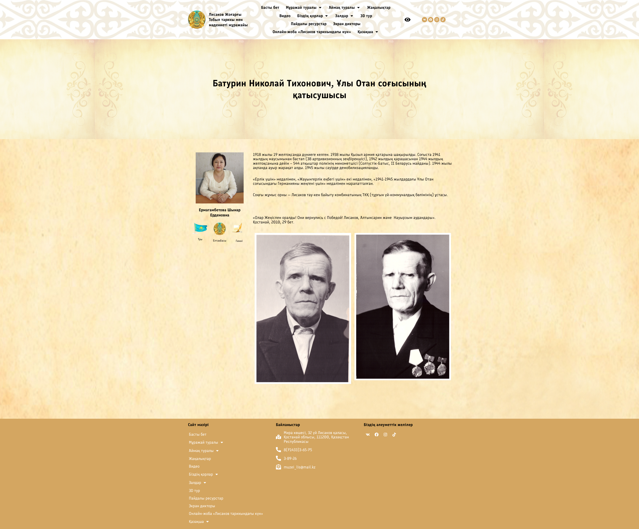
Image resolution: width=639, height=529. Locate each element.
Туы (200, 239)
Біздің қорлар (310, 15)
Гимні (239, 241)
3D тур (366, 15)
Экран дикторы (346, 23)
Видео (285, 15)
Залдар (341, 15)
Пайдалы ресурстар (308, 23)
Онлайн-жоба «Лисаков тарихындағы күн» (312, 31)
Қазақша (365, 31)
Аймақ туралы (342, 7)
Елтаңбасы (219, 240)
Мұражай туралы (301, 7)
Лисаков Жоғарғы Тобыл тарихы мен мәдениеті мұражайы (228, 19)
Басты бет (270, 7)
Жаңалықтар (378, 7)
